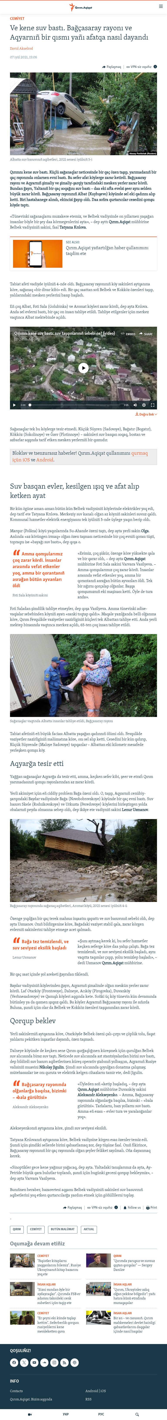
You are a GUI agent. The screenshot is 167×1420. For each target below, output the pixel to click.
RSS (88, 1399)
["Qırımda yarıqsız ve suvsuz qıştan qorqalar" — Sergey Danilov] (98, 1260)
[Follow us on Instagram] (54, 1362)
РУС (101, 1414)
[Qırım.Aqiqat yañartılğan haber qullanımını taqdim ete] (37, 254)
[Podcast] (74, 1362)
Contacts (16, 1391)
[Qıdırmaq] (137, 1414)
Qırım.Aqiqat (28, 339)
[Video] (29, 1414)
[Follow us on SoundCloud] (44, 1362)
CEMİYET (17, 19)
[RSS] (64, 1362)
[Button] (111, 67)
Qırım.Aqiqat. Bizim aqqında (31, 1399)
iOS (26, 460)
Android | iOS (95, 1391)
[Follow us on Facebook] (14, 1362)
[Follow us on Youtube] (34, 1362)
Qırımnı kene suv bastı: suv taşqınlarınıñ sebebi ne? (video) (64, 333)
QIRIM (118, 1256)
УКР (66, 1414)
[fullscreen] (152, 405)
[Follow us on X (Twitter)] (24, 1362)
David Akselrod (21, 48)
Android (44, 460)
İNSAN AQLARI (46, 1284)
